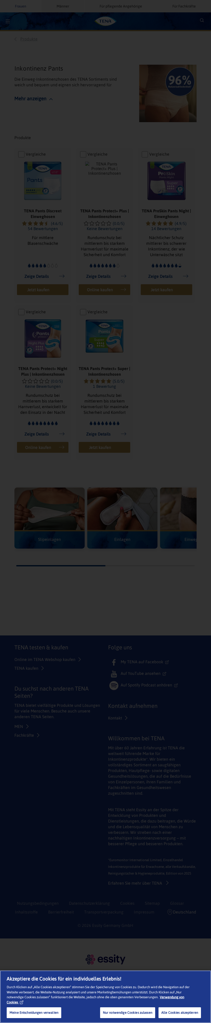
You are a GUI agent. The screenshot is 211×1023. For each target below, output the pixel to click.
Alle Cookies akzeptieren (179, 1012)
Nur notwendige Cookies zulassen (127, 1012)
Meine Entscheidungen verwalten (34, 1012)
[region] (105, 996)
